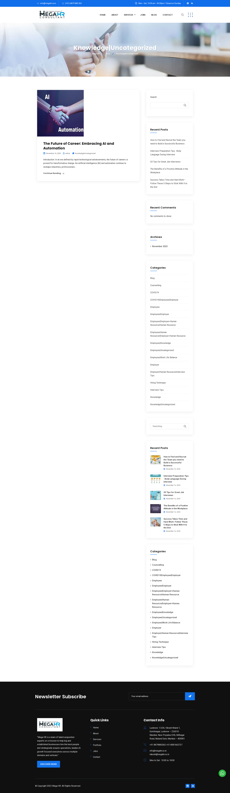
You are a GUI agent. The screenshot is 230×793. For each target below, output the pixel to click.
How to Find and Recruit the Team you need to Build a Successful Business (175, 461)
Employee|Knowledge (160, 343)
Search (153, 97)
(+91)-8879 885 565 (73, 3)
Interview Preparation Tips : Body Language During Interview (176, 479)
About (114, 14)
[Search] (187, 424)
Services (128, 14)
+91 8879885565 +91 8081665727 (166, 745)
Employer (154, 365)
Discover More (48, 764)
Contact (168, 14)
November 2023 (160, 246)
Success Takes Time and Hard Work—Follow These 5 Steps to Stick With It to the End (168, 183)
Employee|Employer (159, 314)
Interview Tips (157, 390)
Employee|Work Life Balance (163, 357)
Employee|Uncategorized (162, 350)
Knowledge (155, 397)
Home (103, 14)
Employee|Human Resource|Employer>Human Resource (165, 603)
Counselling (155, 285)
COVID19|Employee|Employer (164, 300)
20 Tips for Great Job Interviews (165, 161)
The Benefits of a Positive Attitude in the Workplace (176, 507)
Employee (155, 307)
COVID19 (154, 292)
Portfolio (97, 745)
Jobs (142, 14)
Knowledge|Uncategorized (85, 153)
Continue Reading (52, 173)
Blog (154, 14)
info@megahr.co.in (48, 3)
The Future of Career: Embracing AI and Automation (78, 146)
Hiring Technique (158, 382)
